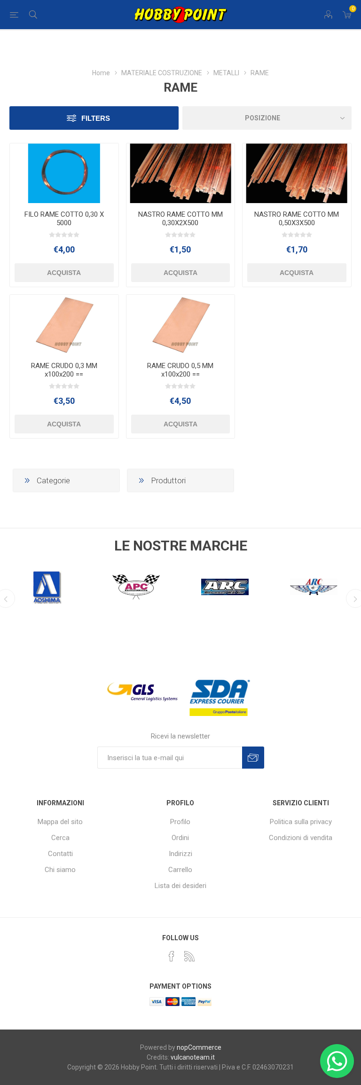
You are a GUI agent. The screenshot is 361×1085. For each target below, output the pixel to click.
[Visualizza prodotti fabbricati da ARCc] (136, 587)
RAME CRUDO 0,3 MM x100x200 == (64, 370)
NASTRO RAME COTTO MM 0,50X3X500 (296, 218)
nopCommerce (199, 1047)
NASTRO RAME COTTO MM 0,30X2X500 (180, 218)
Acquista (64, 272)
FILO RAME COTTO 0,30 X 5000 (64, 218)
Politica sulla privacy (301, 822)
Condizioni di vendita (300, 837)
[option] (47, 584)
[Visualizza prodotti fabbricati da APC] (47, 587)
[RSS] (189, 956)
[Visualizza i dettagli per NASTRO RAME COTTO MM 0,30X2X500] (180, 173)
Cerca (60, 837)
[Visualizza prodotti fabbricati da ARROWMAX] (313, 587)
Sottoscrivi (253, 758)
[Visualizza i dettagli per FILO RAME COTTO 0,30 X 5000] (64, 173)
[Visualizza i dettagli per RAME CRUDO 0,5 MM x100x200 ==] (180, 324)
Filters (95, 118)
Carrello (180, 869)
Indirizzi (180, 853)
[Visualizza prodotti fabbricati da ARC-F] (225, 587)
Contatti (60, 853)
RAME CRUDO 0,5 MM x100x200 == (180, 370)
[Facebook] (171, 956)
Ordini (180, 837)
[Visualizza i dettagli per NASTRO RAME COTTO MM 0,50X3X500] (297, 173)
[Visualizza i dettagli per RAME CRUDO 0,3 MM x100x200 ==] (64, 324)
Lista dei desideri (180, 885)
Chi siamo (60, 869)
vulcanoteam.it (193, 1057)
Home (101, 73)
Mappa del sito (60, 822)
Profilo (180, 822)
